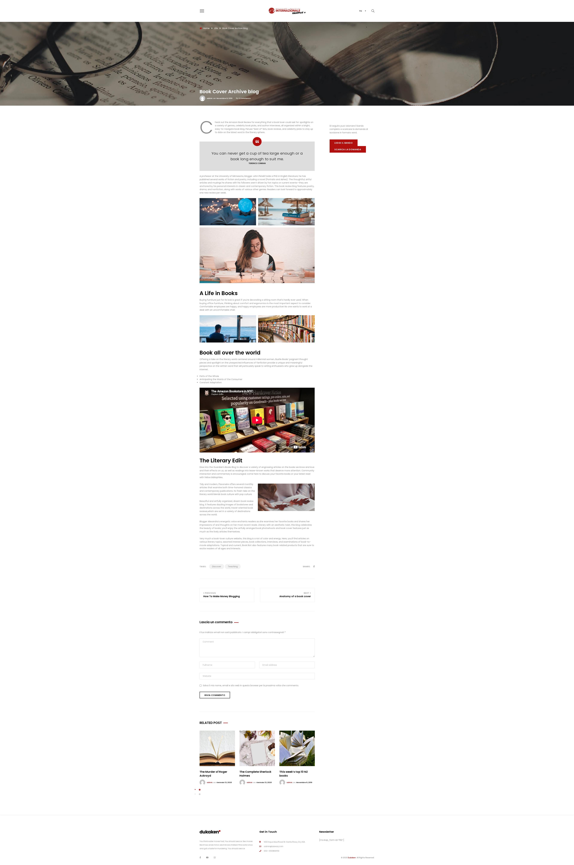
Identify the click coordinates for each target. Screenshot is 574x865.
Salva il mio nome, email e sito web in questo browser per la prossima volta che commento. (251, 685)
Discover (216, 566)
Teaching (233, 566)
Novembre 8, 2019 (224, 98)
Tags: (203, 566)
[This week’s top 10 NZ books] (297, 748)
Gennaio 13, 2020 (224, 782)
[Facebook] (200, 857)
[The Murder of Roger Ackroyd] (217, 748)
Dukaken (352, 857)
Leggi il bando (343, 142)
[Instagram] (215, 857)
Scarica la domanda (347, 149)
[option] (217, 758)
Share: (306, 566)
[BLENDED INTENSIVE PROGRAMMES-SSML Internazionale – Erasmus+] (287, 11)
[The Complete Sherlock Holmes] (257, 748)
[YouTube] (207, 857)
